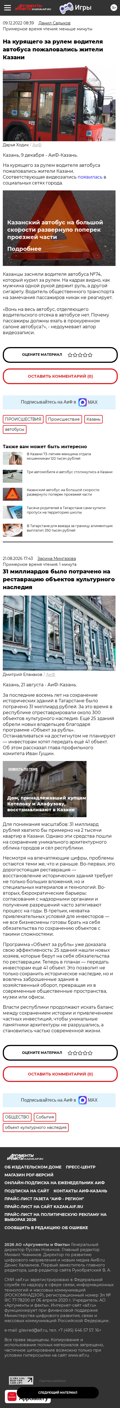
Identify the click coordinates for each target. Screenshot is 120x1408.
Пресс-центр (80, 1167)
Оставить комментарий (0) (60, 376)
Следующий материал (57, 1393)
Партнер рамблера (52, 1380)
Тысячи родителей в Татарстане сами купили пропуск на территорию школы (66, 510)
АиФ (37, 144)
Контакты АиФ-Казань (80, 1190)
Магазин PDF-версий (29, 1174)
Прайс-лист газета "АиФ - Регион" (44, 1198)
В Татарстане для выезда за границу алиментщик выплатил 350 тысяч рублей (70, 528)
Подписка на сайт (26, 1190)
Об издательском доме (32, 1167)
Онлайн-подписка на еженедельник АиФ (54, 1182)
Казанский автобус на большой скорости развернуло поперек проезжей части (55, 229)
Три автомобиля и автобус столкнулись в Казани (69, 472)
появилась (90, 177)
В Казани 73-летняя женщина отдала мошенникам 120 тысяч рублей (59, 456)
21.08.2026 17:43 (18, 558)
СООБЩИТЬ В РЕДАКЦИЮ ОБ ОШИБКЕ (46, 1227)
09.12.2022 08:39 (18, 23)
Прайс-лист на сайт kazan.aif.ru (43, 1206)
